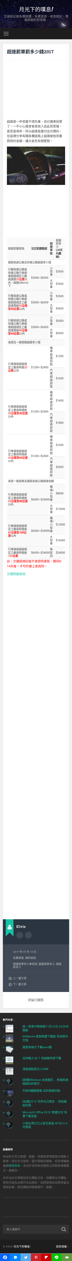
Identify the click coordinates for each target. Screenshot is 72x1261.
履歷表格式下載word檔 (37, 1047)
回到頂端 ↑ (62, 1246)
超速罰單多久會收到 (25, 963)
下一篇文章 (19, 984)
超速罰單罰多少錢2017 (30, 52)
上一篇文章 (19, 978)
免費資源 (18, 957)
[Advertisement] (36, 87)
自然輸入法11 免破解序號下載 (41, 1058)
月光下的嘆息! (36, 9)
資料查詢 (30, 957)
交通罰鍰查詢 (16, 574)
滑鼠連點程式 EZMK (35, 1069)
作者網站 (28, 935)
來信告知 (14, 1165)
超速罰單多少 (47, 963)
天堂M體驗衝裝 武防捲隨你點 (41, 1090)
